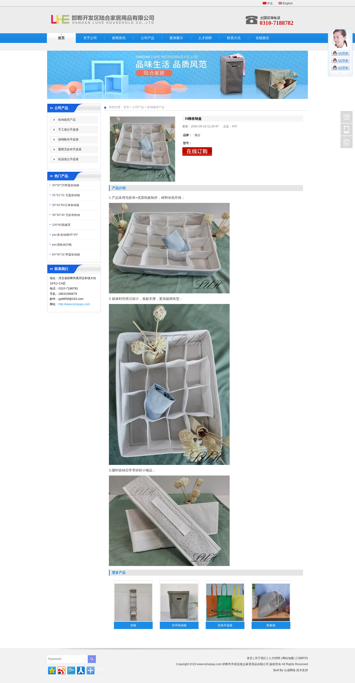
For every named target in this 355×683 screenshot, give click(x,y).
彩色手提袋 (225, 625)
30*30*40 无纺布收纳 (66, 215)
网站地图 (288, 658)
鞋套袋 (271, 625)
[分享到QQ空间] (51, 669)
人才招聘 (205, 38)
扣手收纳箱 (179, 625)
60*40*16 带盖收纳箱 (66, 254)
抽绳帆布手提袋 (68, 139)
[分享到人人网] (80, 669)
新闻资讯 (119, 38)
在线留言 (262, 38)
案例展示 (176, 38)
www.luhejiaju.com (209, 664)
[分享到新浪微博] (61, 669)
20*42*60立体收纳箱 (65, 205)
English (287, 3)
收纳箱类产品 (67, 119)
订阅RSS (302, 658)
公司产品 (147, 38)
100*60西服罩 (61, 225)
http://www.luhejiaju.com (74, 304)
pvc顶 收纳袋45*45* (65, 234)
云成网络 (290, 670)
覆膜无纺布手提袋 (69, 149)
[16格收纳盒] (142, 149)
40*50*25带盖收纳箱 (65, 185)
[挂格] (133, 620)
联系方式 (234, 38)
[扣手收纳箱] (179, 620)
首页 (61, 38)
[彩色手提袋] (225, 620)
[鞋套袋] (271, 620)
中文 (269, 3)
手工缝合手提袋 (68, 129)
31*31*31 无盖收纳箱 (66, 195)
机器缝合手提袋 (68, 159)
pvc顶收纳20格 (62, 244)
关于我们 (260, 658)
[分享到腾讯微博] (70, 669)
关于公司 (90, 38)
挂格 (133, 625)
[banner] (177, 98)
